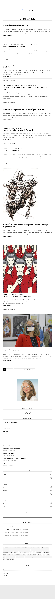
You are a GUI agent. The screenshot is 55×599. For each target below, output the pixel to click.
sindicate (27, 556)
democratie (41, 550)
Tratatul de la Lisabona (47, 556)
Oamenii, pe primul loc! (11, 351)
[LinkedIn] (6, 1)
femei (25, 552)
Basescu (32, 547)
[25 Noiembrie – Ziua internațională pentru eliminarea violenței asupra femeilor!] (20, 194)
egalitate (20, 552)
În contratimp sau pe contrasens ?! (15, 26)
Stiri (22, 44)
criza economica (34, 550)
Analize (6, 85)
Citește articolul (7, 35)
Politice (17, 44)
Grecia (4, 554)
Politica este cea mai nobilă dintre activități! (18, 296)
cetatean (46, 547)
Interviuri (5, 497)
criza (29, 550)
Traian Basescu (38, 556)
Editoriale (5, 487)
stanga (32, 556)
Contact (11, 526)
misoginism (18, 554)
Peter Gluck (39, 554)
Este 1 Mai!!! (7, 67)
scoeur (6, 535)
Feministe (5, 490)
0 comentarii (12, 39)
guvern (9, 554)
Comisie (4, 550)
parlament (24, 554)
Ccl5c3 (6, 532)
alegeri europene (17, 547)
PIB (44, 554)
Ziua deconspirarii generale (8, 453)
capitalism (38, 547)
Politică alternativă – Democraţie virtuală (18, 529)
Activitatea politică (7, 571)
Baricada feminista (25, 547)
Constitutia (19, 550)
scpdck (6, 529)
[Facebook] (3, 1)
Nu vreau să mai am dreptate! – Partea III (18, 130)
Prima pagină (6, 503)
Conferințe (5, 481)
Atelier (4, 477)
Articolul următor (28, 369)
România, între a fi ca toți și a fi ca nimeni (12, 443)
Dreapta (11, 552)
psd (4, 556)
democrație (47, 550)
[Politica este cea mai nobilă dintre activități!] (20, 268)
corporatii (24, 550)
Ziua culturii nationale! (11, 151)
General (6, 24)
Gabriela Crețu (46, 552)
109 (19, 369)
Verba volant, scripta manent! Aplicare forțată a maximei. (23, 110)
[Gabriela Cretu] (27, 10)
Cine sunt (5, 569)
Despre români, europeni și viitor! (10, 463)
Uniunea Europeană (10, 559)
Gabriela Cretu (6, 39)
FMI (34, 552)
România (18, 556)
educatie (16, 552)
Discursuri (7, 44)
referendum (13, 556)
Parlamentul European (32, 554)
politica (47, 554)
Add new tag (5, 547)
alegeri (11, 547)
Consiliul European (11, 550)
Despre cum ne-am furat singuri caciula (11, 448)
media (13, 554)
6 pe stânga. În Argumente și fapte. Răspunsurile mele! (14, 458)
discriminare (5, 552)
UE (3, 559)
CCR (42, 547)
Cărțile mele (5, 573)
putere (8, 556)
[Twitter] (5, 1)
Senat (23, 556)
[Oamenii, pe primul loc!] (27, 330)
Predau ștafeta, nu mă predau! (14, 46)
